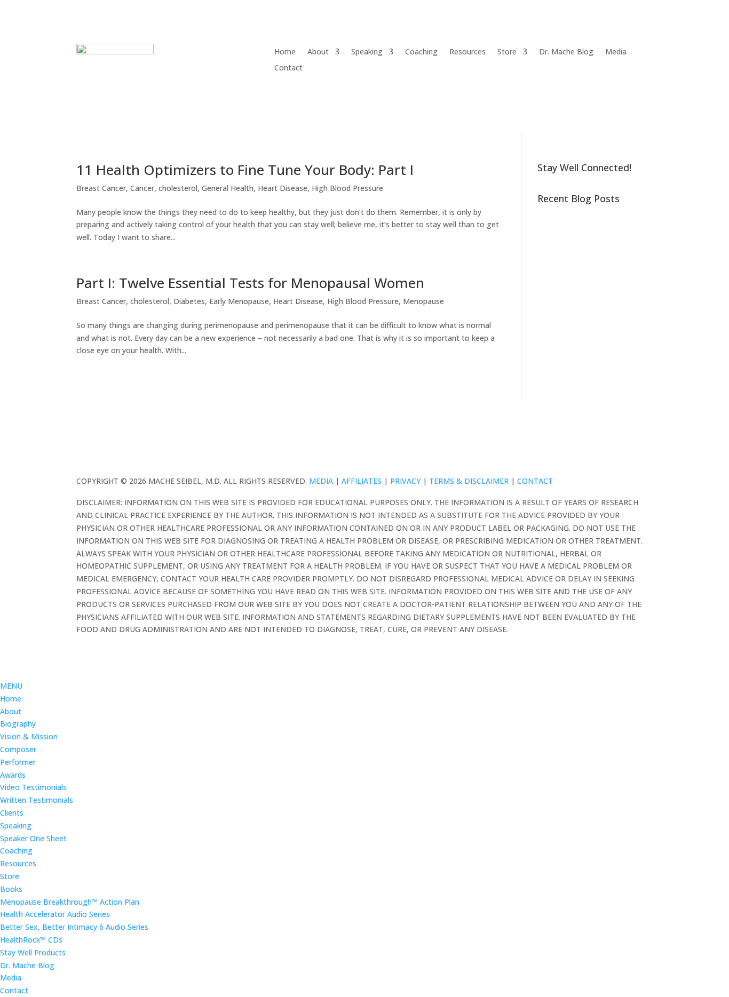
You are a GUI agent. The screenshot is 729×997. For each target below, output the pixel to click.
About (318, 52)
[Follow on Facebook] (601, 453)
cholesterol (178, 188)
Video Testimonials (33, 787)
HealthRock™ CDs (31, 940)
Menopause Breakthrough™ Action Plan (69, 902)
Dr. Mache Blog (566, 52)
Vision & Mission (29, 736)
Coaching (421, 52)
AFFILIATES (362, 481)
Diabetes (189, 301)
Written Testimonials (36, 800)
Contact (288, 68)
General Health (227, 188)
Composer (18, 749)
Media (616, 52)
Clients (11, 813)
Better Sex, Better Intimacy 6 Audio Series (74, 927)
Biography (18, 724)
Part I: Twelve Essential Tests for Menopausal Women (250, 282)
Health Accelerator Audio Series (55, 914)
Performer (18, 762)
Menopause (423, 301)
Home (285, 52)
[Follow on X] (622, 453)
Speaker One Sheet (33, 838)
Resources (467, 52)
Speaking (367, 52)
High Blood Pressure (347, 188)
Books (11, 889)
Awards (13, 775)
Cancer (142, 188)
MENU (11, 686)
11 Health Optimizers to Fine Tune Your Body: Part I (245, 169)
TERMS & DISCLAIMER (469, 481)
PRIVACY (405, 481)
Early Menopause (239, 301)
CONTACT (535, 481)
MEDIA (321, 481)
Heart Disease (282, 188)
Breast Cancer (101, 188)
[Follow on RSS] (644, 453)
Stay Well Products (33, 952)
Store (507, 52)
